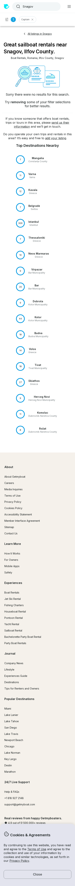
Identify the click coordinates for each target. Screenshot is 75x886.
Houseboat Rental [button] (15, 611)
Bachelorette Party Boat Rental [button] (22, 636)
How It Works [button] (12, 553)
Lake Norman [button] (12, 752)
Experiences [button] (13, 583)
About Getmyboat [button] (14, 476)
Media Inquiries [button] (13, 489)
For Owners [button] (11, 559)
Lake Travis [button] (11, 733)
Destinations (11, 682)
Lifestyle (9, 669)
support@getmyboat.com (19, 804)
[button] (18, 58)
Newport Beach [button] (13, 740)
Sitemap (9, 527)
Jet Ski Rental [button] (12, 598)
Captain (25, 19)
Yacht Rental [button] (11, 624)
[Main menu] (69, 6)
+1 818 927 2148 (14, 798)
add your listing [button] (55, 138)
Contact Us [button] (10, 533)
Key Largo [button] (10, 759)
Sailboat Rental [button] (13, 630)
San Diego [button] (10, 727)
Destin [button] (8, 765)
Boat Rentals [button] (11, 592)
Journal (9, 653)
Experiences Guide (15, 675)
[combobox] (36, 6)
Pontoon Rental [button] (13, 617)
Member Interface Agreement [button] (22, 520)
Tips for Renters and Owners (21, 688)
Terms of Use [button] (36, 849)
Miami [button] (7, 708)
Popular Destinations (19, 699)
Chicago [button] (9, 746)
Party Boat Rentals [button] (15, 643)
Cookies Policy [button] (13, 508)
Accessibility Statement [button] (18, 514)
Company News (13, 663)
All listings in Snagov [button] (40, 33)
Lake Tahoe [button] (11, 721)
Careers (9, 482)
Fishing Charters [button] (14, 605)
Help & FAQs (11, 791)
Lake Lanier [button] (11, 714)
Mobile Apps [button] (11, 566)
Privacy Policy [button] (19, 860)
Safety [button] (8, 572)
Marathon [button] (10, 771)
